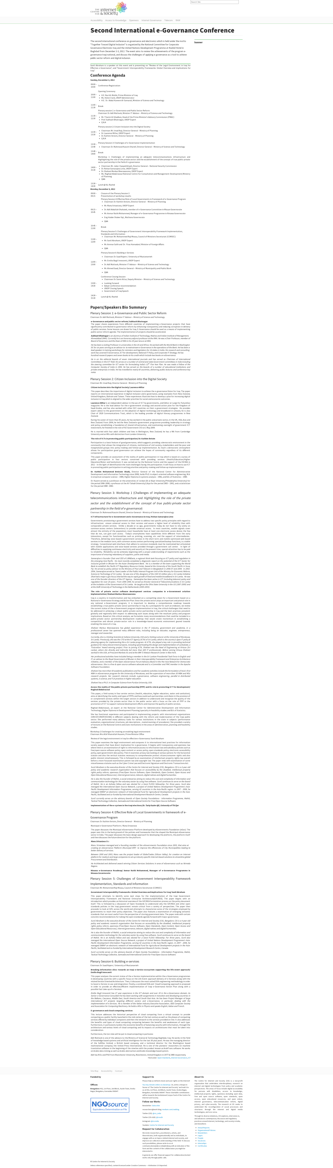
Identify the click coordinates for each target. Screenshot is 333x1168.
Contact (118, 1071)
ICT (189, 1058)
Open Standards (164, 1058)
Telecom (168, 20)
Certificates (202, 1146)
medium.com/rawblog (170, 1109)
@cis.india (155, 1121)
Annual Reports (204, 1127)
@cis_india (157, 1113)
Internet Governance (151, 20)
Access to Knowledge (115, 20)
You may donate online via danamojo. (156, 1085)
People (200, 1138)
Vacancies (202, 1140)
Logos (200, 1135)
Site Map (94, 1071)
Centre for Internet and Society (162, 1125)
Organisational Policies (207, 1130)
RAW (178, 20)
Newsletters (202, 1133)
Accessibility (97, 20)
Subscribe (156, 1105)
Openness (134, 20)
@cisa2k (159, 1117)
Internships (202, 1143)
